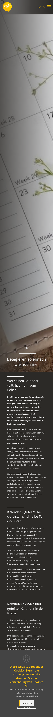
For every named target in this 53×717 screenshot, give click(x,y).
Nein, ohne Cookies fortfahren (26, 708)
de (39, 7)
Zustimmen (26, 703)
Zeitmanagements (31, 564)
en (44, 7)
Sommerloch (34, 397)
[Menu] (49, 7)
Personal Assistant (23, 583)
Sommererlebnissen (30, 410)
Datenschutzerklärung (28, 696)
